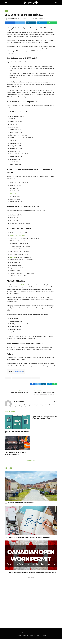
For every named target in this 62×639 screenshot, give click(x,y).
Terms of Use (32, 635)
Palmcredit (13, 257)
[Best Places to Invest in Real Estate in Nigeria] (31, 486)
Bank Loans (8, 378)
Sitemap (44, 635)
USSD (22, 285)
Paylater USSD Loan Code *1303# (19, 235)
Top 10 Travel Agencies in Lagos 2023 (19, 392)
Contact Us (25, 635)
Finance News (36, 378)
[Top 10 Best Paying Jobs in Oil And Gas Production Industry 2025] (17, 443)
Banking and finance (17, 378)
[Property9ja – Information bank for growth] (31, 2)
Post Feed (39, 635)
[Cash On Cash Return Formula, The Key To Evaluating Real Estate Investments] (31, 520)
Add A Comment (31, 460)
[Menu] (6, 2)
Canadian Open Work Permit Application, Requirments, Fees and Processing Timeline (32, 572)
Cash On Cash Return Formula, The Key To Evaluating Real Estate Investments (29, 537)
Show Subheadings (19, 371)
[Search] (56, 2)
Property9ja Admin (13, 18)
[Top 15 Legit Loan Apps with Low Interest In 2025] (17, 422)
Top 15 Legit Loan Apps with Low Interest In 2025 (17, 432)
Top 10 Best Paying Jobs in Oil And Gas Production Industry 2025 (15, 453)
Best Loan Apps (27, 378)
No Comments (34, 18)
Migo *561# (13, 194)
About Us (19, 635)
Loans (6, 10)
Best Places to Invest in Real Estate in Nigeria (21, 503)
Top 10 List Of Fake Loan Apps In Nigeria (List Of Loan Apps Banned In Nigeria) (44, 417)
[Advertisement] (31, 601)
